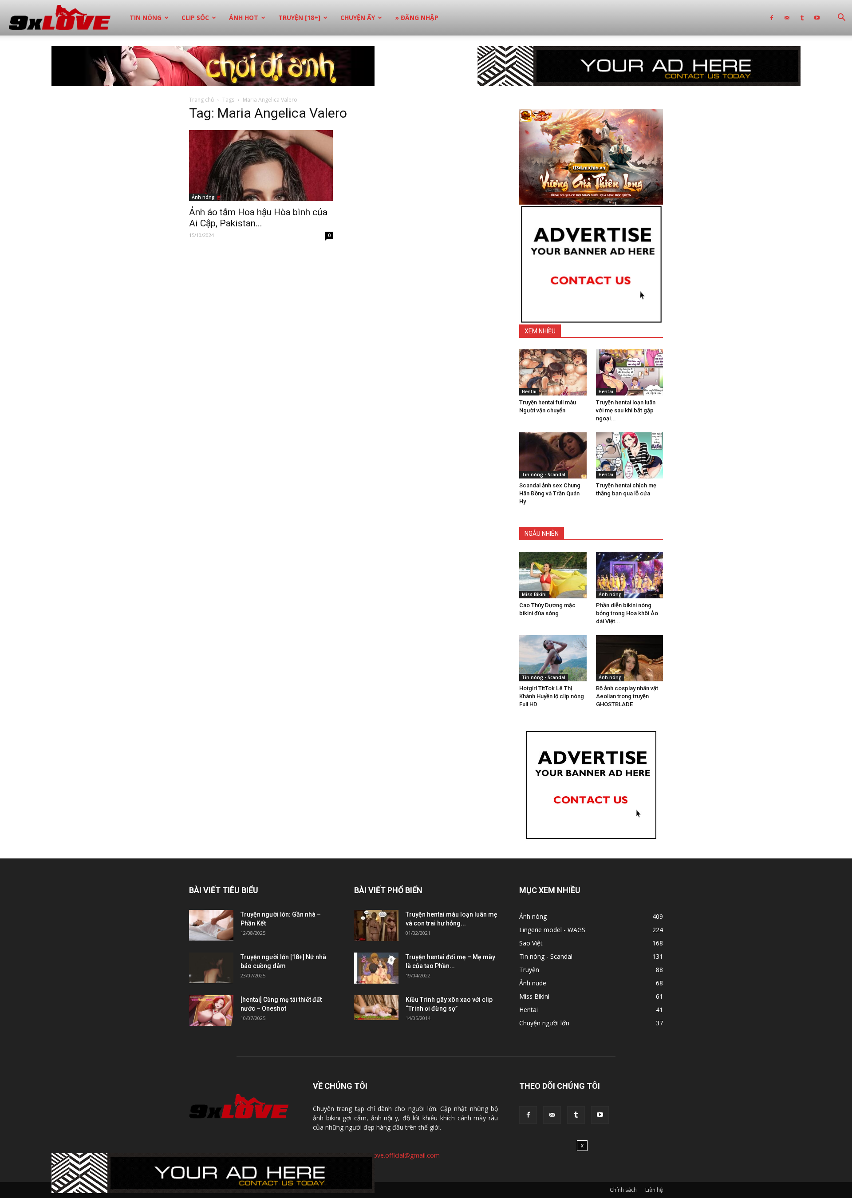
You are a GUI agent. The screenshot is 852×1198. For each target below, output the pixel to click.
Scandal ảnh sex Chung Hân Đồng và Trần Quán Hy (549, 493)
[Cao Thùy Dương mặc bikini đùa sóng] (553, 575)
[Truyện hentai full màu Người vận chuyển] (553, 372)
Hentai (529, 391)
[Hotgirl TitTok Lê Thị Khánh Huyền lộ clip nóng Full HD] (553, 658)
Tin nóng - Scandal (543, 474)
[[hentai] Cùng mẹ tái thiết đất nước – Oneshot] (211, 1010)
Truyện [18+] (299, 17)
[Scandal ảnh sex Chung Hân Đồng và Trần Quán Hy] (553, 455)
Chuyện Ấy (357, 17)
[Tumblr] (802, 18)
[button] (841, 18)
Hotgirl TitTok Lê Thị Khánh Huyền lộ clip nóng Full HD (551, 696)
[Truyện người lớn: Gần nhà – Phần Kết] (211, 925)
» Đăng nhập (416, 17)
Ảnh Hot (243, 17)
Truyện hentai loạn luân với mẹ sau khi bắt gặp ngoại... (625, 410)
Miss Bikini (534, 594)
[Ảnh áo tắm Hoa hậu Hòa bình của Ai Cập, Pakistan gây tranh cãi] (261, 165)
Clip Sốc (195, 17)
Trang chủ (201, 99)
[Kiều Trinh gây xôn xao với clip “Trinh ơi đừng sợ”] (376, 1007)
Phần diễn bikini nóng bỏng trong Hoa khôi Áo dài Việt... (627, 613)
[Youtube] (817, 18)
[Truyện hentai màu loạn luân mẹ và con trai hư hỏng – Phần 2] (376, 925)
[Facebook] (771, 18)
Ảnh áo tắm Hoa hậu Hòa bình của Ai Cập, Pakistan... (258, 218)
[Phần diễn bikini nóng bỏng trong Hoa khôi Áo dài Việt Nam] (629, 575)
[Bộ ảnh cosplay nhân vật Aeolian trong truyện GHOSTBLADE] (629, 658)
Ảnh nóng (203, 197)
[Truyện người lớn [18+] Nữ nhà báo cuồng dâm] (211, 968)
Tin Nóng (146, 17)
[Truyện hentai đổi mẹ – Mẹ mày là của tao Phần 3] (376, 968)
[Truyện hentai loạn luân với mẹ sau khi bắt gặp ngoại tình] (629, 372)
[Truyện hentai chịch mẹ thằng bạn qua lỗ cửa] (629, 455)
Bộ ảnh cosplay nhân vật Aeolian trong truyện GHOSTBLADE (627, 696)
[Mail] (786, 18)
